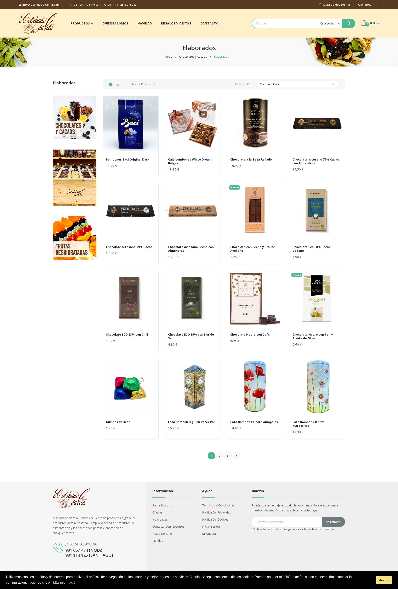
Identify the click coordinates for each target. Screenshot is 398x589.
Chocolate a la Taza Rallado (251, 159)
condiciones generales (286, 529)
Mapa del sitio (162, 533)
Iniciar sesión (211, 526)
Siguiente (236, 456)
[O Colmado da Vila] (74, 238)
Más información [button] (65, 582)
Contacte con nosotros (168, 526)
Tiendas (157, 541)
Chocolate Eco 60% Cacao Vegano (311, 249)
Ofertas (157, 512)
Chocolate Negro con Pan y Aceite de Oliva (312, 336)
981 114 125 (116, 4)
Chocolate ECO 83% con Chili (127, 334)
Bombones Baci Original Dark (127, 159)
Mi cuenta (209, 533)
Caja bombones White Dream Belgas (190, 161)
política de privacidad (321, 529)
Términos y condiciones (218, 505)
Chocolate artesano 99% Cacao (129, 247)
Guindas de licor (118, 422)
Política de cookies (215, 519)
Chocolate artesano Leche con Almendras (191, 249)
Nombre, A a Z (297, 84)
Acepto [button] (384, 580)
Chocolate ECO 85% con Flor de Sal (191, 336)
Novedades (160, 519)
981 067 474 (82, 4)
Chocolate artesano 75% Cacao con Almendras (315, 161)
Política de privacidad (216, 512)
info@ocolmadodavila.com (40, 4)
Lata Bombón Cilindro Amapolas (254, 422)
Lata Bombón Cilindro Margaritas (308, 424)
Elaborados (64, 83)
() (336, 4)
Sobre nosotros (163, 505)
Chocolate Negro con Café (250, 334)
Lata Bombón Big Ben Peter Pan (192, 422)
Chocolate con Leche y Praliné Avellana (252, 249)
